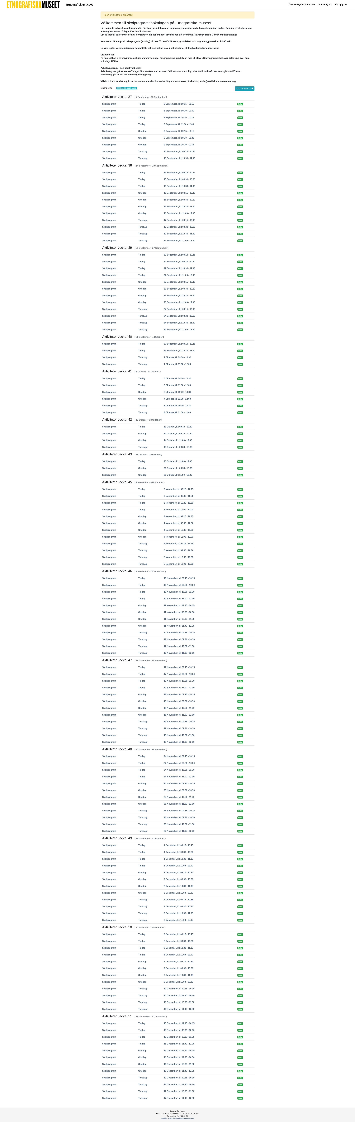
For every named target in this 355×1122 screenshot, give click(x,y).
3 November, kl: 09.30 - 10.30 (178, 496)
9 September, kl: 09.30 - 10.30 (179, 138)
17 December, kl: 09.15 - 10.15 (179, 1078)
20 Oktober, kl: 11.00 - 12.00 (178, 461)
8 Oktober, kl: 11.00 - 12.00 (177, 412)
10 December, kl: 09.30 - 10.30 (179, 995)
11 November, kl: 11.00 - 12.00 (179, 626)
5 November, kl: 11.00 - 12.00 (178, 564)
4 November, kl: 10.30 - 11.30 (178, 530)
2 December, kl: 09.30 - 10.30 (178, 879)
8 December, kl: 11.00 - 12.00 (178, 955)
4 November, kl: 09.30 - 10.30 (178, 523)
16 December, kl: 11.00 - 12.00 (179, 1071)
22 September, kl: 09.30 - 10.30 (179, 261)
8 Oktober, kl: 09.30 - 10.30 (177, 405)
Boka (240, 104)
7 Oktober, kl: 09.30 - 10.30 (177, 392)
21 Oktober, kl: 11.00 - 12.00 (178, 475)
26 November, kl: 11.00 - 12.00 (179, 831)
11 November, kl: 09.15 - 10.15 (179, 605)
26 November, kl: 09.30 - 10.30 (179, 817)
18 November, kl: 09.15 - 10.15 (179, 694)
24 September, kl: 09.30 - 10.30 (179, 316)
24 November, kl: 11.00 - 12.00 (179, 777)
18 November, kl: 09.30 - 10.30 (179, 701)
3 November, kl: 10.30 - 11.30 (178, 503)
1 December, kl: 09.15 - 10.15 (178, 845)
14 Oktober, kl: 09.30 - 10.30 (178, 433)
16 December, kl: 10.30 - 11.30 (179, 1064)
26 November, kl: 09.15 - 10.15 (179, 810)
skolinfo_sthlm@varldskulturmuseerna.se (177, 1119)
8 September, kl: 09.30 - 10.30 (179, 111)
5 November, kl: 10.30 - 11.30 (178, 557)
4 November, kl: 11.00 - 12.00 (178, 537)
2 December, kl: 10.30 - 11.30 (178, 886)
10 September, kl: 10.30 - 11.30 (179, 158)
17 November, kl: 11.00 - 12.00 (179, 687)
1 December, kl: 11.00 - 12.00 (178, 866)
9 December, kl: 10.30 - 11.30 (178, 975)
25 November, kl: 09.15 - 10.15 (179, 783)
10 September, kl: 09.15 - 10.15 (179, 151)
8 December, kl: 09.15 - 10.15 (178, 934)
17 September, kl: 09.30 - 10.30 (179, 227)
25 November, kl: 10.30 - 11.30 (179, 797)
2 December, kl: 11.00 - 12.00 (178, 893)
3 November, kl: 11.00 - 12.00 (178, 509)
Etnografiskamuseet (79, 4)
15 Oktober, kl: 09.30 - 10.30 (178, 447)
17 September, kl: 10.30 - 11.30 (179, 234)
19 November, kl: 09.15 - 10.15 (179, 721)
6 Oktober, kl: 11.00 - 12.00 (177, 385)
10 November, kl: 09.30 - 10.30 (179, 585)
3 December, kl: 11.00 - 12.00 (178, 920)
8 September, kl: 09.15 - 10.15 (179, 104)
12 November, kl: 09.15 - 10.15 (179, 632)
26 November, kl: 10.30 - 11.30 (179, 824)
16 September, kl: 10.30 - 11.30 (179, 206)
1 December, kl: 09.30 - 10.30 (178, 852)
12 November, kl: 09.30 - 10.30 (179, 639)
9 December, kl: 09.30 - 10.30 (178, 968)
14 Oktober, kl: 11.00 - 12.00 (178, 440)
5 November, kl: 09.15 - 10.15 (178, 543)
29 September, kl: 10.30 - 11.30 (179, 350)
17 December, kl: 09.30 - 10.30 (179, 1084)
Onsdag (142, 131)
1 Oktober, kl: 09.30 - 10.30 (177, 357)
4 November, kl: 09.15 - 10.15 (178, 516)
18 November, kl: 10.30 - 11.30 (179, 708)
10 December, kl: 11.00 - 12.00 (179, 1009)
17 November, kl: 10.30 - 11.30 (179, 681)
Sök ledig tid (324, 4)
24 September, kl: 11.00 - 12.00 (179, 329)
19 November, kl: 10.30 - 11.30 (179, 735)
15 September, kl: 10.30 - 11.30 (179, 186)
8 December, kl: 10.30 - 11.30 (178, 948)
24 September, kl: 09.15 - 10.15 (179, 309)
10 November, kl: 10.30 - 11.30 (179, 592)
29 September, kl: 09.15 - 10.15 (179, 344)
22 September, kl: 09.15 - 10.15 (179, 255)
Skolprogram (109, 104)
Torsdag (142, 151)
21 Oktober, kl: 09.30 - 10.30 (178, 468)
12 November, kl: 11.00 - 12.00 (179, 653)
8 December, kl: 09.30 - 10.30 (178, 941)
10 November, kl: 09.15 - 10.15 (179, 578)
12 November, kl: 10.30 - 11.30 (179, 646)
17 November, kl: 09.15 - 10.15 (179, 667)
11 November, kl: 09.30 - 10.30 (179, 612)
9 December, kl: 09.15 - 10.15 (178, 961)
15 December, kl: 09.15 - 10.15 (179, 1023)
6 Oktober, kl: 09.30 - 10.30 (177, 378)
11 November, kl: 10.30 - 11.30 (179, 619)
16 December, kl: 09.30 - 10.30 (179, 1057)
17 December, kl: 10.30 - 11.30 (179, 1091)
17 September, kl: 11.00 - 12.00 (179, 240)
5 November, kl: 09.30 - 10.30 (178, 550)
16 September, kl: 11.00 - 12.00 (179, 213)
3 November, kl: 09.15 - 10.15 (178, 489)
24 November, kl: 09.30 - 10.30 (179, 763)
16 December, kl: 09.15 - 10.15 (179, 1050)
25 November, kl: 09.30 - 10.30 (179, 790)
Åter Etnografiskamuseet (302, 4)
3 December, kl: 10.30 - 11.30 (178, 913)
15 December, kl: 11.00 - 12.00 (179, 1044)
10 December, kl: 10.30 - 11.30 (179, 1002)
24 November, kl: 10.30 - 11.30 (179, 770)
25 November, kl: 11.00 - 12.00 (179, 804)
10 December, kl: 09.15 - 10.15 (179, 989)
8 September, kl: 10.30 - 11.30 (179, 117)
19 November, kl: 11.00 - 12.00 (179, 742)
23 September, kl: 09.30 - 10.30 (179, 289)
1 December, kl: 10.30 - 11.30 (178, 859)
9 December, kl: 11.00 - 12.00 (178, 982)
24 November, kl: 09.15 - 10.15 (179, 756)
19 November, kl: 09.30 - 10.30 (179, 728)
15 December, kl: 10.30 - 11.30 (179, 1037)
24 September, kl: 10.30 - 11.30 (179, 323)
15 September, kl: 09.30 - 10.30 (179, 179)
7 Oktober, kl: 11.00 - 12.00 (177, 399)
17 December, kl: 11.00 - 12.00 (179, 1098)
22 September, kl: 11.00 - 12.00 (179, 275)
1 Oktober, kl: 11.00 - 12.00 (177, 364)
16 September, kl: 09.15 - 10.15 (179, 193)
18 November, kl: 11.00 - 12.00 (179, 715)
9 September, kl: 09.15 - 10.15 (179, 131)
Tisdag (141, 104)
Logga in (342, 4)
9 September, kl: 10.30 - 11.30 (179, 145)
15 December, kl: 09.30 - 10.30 (179, 1030)
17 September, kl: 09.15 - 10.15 (179, 220)
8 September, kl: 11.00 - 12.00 (179, 124)
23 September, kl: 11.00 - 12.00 (179, 302)
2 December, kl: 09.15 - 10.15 (178, 872)
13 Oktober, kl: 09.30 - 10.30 (178, 427)
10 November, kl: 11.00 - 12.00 (179, 598)
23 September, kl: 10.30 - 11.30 (179, 295)
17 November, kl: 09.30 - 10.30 (179, 674)
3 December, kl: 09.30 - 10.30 (178, 906)
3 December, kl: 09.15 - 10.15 (178, 899)
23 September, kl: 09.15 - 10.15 (179, 282)
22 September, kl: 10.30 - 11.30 (179, 268)
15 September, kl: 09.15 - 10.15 (179, 172)
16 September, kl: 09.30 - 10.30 (179, 200)
